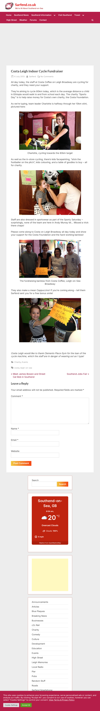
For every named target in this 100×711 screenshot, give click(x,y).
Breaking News (39, 616)
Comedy (36, 634)
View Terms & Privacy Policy (61, 700)
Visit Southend (65, 15)
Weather (23, 20)
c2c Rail (36, 625)
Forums (33, 20)
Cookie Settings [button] (11, 705)
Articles (35, 606)
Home (8, 15)
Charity (17, 362)
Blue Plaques (38, 611)
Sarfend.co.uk (25, 5)
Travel (77, 15)
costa (16, 368)
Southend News (21, 15)
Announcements (40, 602)
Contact (43, 20)
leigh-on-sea (26, 368)
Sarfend (32, 76)
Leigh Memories (40, 662)
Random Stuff (38, 681)
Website (15, 451)
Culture (35, 639)
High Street (11, 20)
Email (14, 440)
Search (35, 480)
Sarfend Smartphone (42, 690)
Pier (34, 671)
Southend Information (41, 15)
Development (38, 643)
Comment (17, 396)
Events (25, 362)
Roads (35, 685)
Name (15, 428)
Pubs (34, 676)
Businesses (37, 620)
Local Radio (37, 667)
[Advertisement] (50, 43)
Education (37, 648)
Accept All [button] (26, 705)
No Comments (47, 76)
